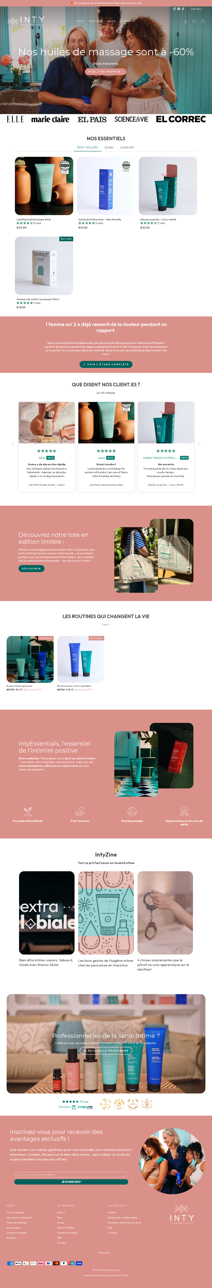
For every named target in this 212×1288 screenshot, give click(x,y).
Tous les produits (16, 1212)
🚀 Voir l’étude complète (106, 364)
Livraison (113, 1232)
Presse (61, 1222)
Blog (112, 21)
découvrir (31, 568)
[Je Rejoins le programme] (106, 1043)
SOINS (109, 147)
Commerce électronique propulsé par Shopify (106, 1275)
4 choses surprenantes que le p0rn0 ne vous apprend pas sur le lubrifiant (163, 964)
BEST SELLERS (87, 147)
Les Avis (61, 1242)
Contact (112, 1212)
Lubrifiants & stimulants (19, 1217)
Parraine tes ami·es (67, 1232)
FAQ (110, 1227)
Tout (106, 625)
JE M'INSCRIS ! (71, 1182)
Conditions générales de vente (124, 1222)
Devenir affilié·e (66, 1227)
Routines (96, 21)
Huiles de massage (16, 1222)
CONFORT (127, 147)
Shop (80, 21)
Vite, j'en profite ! (105, 71)
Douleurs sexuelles (17, 1232)
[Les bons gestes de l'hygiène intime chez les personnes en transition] (106, 913)
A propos (128, 21)
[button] (25, 223)
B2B (59, 1237)
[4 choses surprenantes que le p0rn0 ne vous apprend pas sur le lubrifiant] (165, 913)
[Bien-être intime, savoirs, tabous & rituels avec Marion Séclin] (47, 913)
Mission (61, 1212)
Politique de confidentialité (122, 1217)
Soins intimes (14, 1227)
